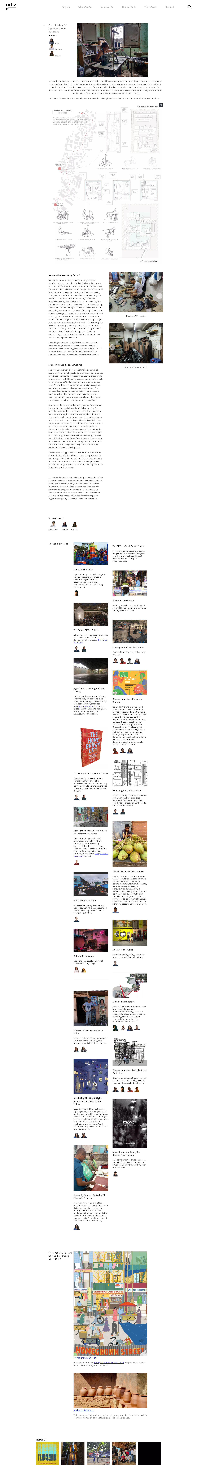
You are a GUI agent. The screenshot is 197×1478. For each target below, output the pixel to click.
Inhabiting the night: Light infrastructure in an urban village (87, 1101)
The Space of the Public (86, 630)
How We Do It (129, 7)
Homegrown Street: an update (128, 647)
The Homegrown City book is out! (91, 773)
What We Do (107, 7)
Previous (112, 296)
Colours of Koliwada (84, 956)
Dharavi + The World (123, 950)
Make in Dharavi (84, 1410)
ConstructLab (91, 706)
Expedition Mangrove (123, 1001)
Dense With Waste (83, 569)
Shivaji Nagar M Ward (85, 900)
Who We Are (150, 7)
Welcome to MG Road (124, 600)
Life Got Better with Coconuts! (128, 871)
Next (159, 296)
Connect (169, 7)
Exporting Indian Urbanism (127, 790)
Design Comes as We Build (109, 1362)
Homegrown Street (85, 1357)
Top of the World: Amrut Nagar (128, 546)
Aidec (78, 706)
